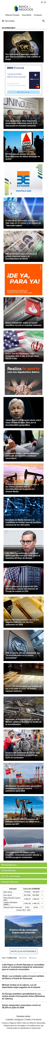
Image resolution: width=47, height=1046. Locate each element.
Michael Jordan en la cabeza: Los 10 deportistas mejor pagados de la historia (21, 986)
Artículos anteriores (23, 951)
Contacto (38, 15)
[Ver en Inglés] (42, 2)
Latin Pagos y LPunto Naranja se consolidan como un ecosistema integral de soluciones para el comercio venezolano (23, 967)
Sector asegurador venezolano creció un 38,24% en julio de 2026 (21, 1006)
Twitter (28, 1019)
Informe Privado (12, 15)
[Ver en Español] (45, 2)
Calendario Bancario (10, 882)
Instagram (19, 1019)
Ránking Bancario (9, 865)
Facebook (36, 1019)
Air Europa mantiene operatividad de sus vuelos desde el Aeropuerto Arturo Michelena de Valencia (23, 996)
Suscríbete (26, 15)
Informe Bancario (8, 870)
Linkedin (10, 1019)
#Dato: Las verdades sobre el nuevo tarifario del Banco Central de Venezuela (23, 977)
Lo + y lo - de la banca (10, 876)
